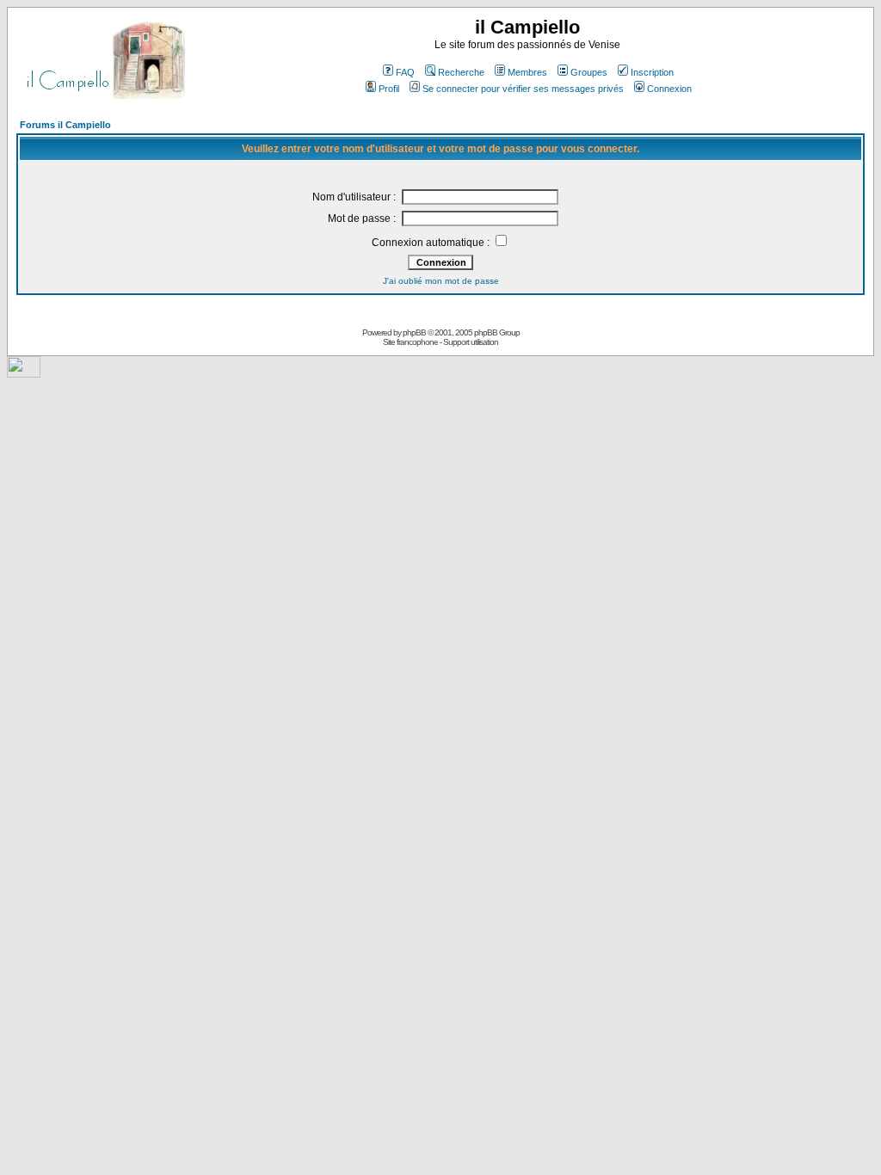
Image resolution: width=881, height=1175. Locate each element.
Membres (527, 72)
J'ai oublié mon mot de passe (441, 281)
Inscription (652, 72)
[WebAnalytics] (23, 373)
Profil (389, 88)
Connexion (669, 88)
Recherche (461, 72)
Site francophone (410, 342)
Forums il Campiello (65, 125)
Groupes (588, 72)
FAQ (405, 72)
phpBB (414, 332)
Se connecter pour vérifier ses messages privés (523, 88)
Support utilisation (470, 342)
